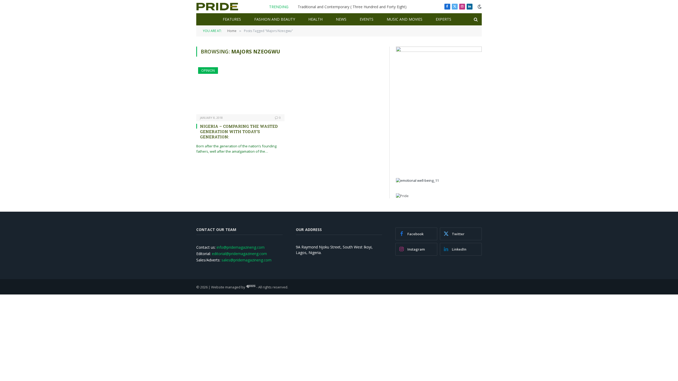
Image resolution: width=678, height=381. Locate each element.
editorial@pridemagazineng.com (239, 253)
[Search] (475, 19)
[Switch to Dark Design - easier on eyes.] (479, 6)
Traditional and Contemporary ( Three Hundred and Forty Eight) (352, 6)
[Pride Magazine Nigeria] (217, 6)
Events (366, 19)
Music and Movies (404, 19)
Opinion (208, 70)
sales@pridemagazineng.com (246, 259)
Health (315, 19)
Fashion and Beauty (274, 19)
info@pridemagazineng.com (241, 247)
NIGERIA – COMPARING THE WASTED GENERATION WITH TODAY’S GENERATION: (239, 132)
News (341, 19)
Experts (443, 19)
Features (232, 19)
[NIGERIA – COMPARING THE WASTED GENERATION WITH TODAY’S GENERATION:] (240, 90)
